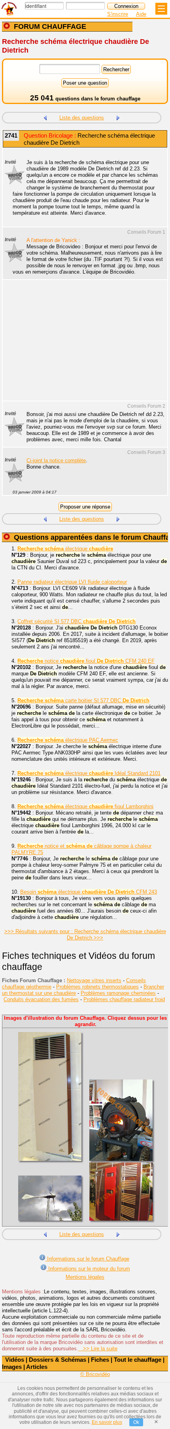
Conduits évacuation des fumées (41, 999)
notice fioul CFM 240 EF (86, 661)
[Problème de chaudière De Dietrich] (118, 117)
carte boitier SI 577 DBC (83, 700)
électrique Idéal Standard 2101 (89, 773)
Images (12, 1366)
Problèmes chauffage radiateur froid (124, 999)
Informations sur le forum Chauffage (87, 1259)
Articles (36, 1366)
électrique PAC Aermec (67, 740)
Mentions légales (85, 1277)
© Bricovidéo (95, 1374)
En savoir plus (107, 1422)
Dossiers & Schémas (57, 1359)
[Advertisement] (81, 345)
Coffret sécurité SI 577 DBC (76, 621)
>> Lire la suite (97, 1349)
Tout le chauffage (137, 1359)
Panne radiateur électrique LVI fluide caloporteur (72, 582)
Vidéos (14, 1359)
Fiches (100, 1359)
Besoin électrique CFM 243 (88, 892)
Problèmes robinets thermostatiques (97, 987)
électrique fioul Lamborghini (85, 806)
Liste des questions (81, 118)
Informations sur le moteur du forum (88, 1269)
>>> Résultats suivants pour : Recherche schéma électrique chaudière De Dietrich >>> (85, 934)
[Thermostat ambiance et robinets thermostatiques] (45, 117)
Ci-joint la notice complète (56, 460)
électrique (65, 549)
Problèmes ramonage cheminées (118, 993)
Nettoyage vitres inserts (94, 980)
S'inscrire (117, 14)
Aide (141, 14)
